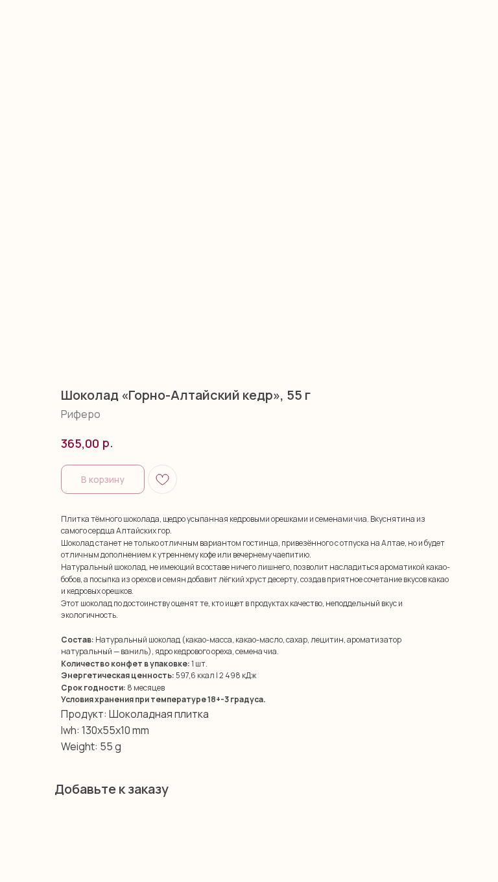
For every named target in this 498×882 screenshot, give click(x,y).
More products (48, 18)
